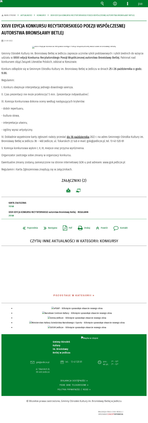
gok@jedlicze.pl (42, 362)
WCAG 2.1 (83, 412)
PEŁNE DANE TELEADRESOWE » (74, 385)
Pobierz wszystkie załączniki (68, 190)
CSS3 (74, 413)
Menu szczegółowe (127, 3)
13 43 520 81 (76, 361)
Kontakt (119, 227)
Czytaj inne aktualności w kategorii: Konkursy (74, 241)
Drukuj (83, 227)
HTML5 (69, 413)
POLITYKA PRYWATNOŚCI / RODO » (74, 389)
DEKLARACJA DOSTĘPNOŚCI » (74, 380)
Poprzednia (29, 227)
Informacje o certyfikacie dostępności (38, 414)
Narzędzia (115, 3)
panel (140, 3)
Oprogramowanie (79, 191)
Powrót (101, 227)
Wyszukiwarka (102, 3)
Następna (49, 227)
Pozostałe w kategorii (72, 295)
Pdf (66, 227)
